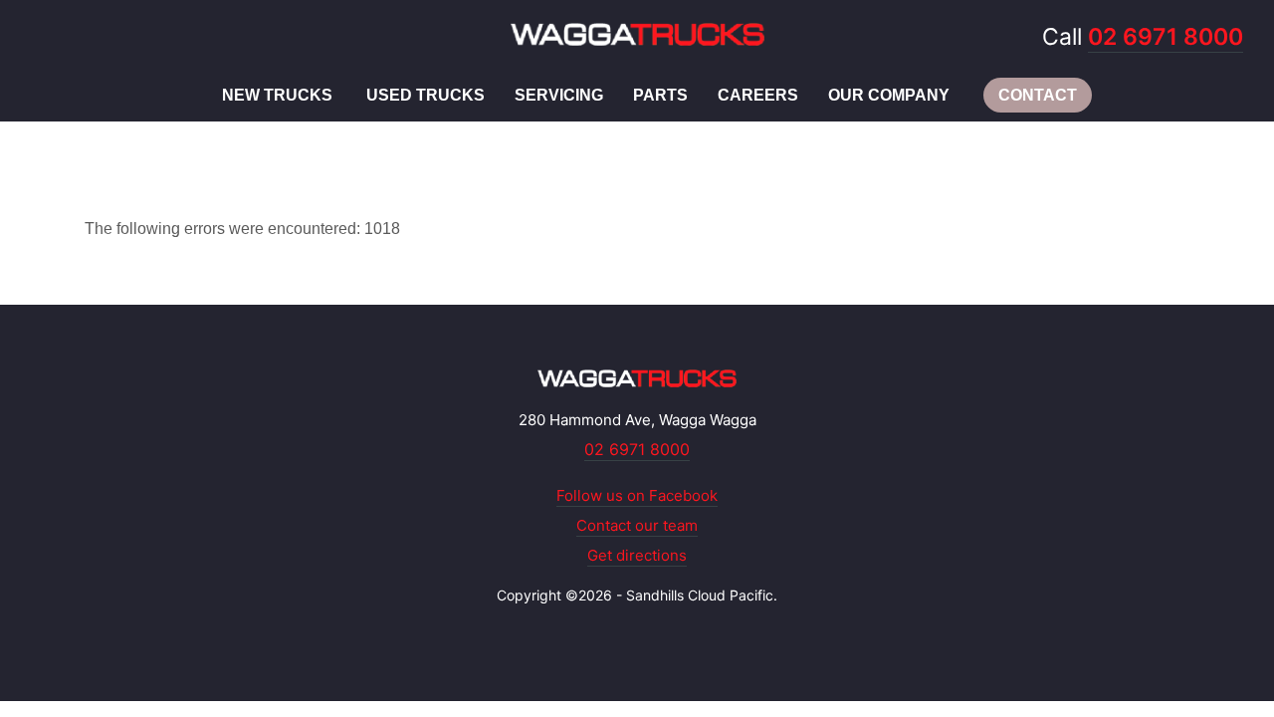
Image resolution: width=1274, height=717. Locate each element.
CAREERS (758, 95)
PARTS (660, 95)
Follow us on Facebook (637, 495)
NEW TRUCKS (277, 95)
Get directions (637, 555)
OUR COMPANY (889, 95)
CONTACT (1037, 95)
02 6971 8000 (1165, 37)
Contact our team (637, 525)
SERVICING (559, 95)
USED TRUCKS (425, 95)
